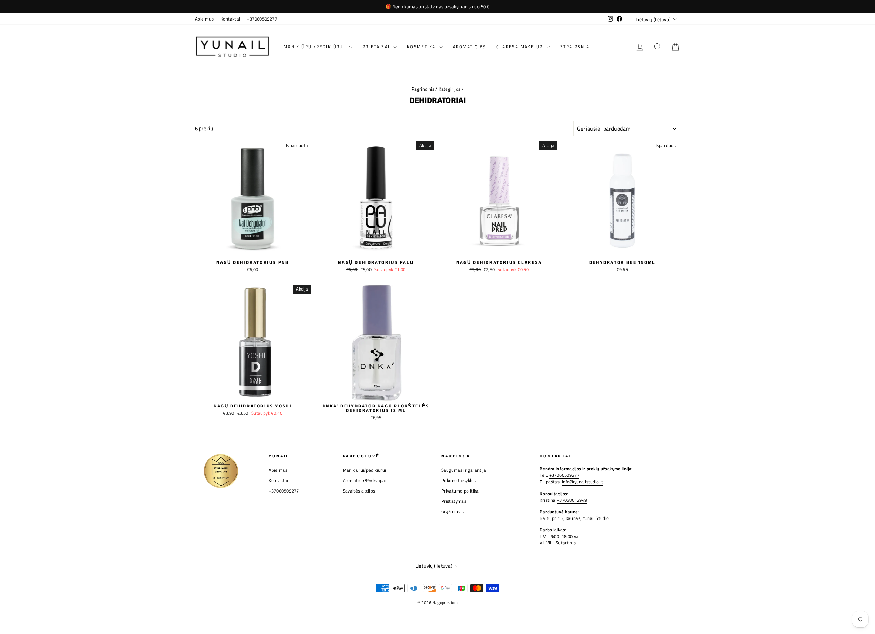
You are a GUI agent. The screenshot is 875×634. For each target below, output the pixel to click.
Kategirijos (449, 89)
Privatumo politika (460, 491)
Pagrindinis (423, 89)
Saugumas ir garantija (463, 470)
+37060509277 (262, 19)
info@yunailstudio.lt (582, 481)
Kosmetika (422, 46)
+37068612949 (572, 500)
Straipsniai (575, 46)
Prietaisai (377, 46)
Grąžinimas (452, 511)
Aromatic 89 (469, 46)
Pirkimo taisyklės (458, 480)
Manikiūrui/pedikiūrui (315, 46)
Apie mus (204, 19)
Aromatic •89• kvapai (365, 480)
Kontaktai (230, 19)
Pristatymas (453, 501)
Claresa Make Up (520, 46)
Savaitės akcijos (359, 491)
